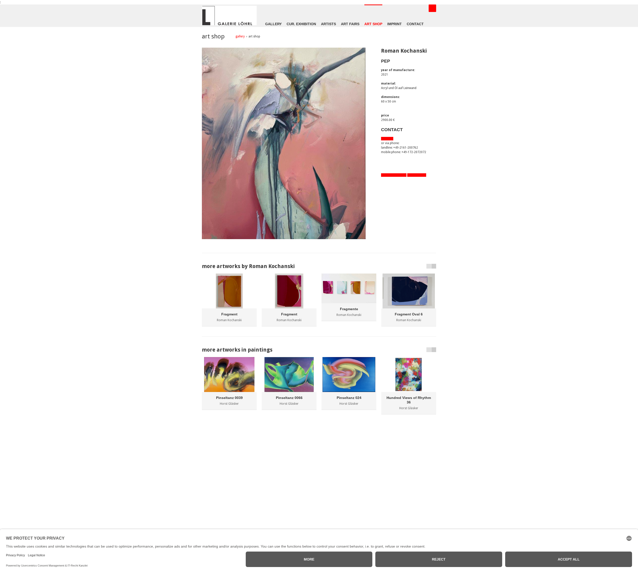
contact (415, 24)
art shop (373, 24)
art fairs (350, 24)
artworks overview (393, 175)
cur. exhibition (301, 24)
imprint (394, 24)
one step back (416, 175)
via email (387, 138)
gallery (273, 24)
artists (328, 24)
